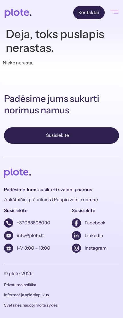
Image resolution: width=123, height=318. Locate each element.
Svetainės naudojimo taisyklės (31, 305)
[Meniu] (114, 12)
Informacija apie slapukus (26, 294)
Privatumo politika (20, 284)
